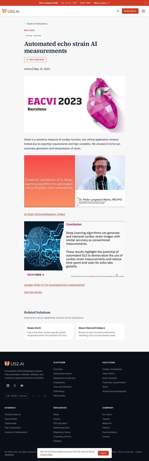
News (56, 414)
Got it (103, 453)
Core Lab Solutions (62, 386)
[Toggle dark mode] (118, 11)
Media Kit (106, 423)
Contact (106, 436)
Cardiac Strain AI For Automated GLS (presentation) (54, 284)
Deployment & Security (64, 378)
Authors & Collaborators (16, 432)
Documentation (109, 432)
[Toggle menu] (143, 11)
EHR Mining (59, 391)
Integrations (59, 382)
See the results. (33, 292)
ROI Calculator (60, 423)
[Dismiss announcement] (145, 3)
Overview (58, 369)
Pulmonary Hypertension (114, 382)
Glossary (58, 441)
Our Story (107, 414)
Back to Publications (37, 23)
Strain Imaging (33, 36)
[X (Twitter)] (15, 385)
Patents (106, 427)
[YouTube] (22, 385)
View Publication (36, 59)
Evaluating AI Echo (62, 436)
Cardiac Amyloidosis (112, 369)
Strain (105, 386)
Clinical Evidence (13, 414)
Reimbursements (61, 427)
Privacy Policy (46, 454)
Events (57, 419)
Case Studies (11, 419)
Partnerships (59, 395)
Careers (106, 419)
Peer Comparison (13, 427)
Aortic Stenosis (109, 378)
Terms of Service (126, 452)
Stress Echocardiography (114, 391)
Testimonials (10, 423)
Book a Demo (130, 11)
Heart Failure (108, 373)
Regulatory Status (62, 432)
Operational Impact (63, 373)
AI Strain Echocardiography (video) (44, 214)
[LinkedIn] (8, 385)
